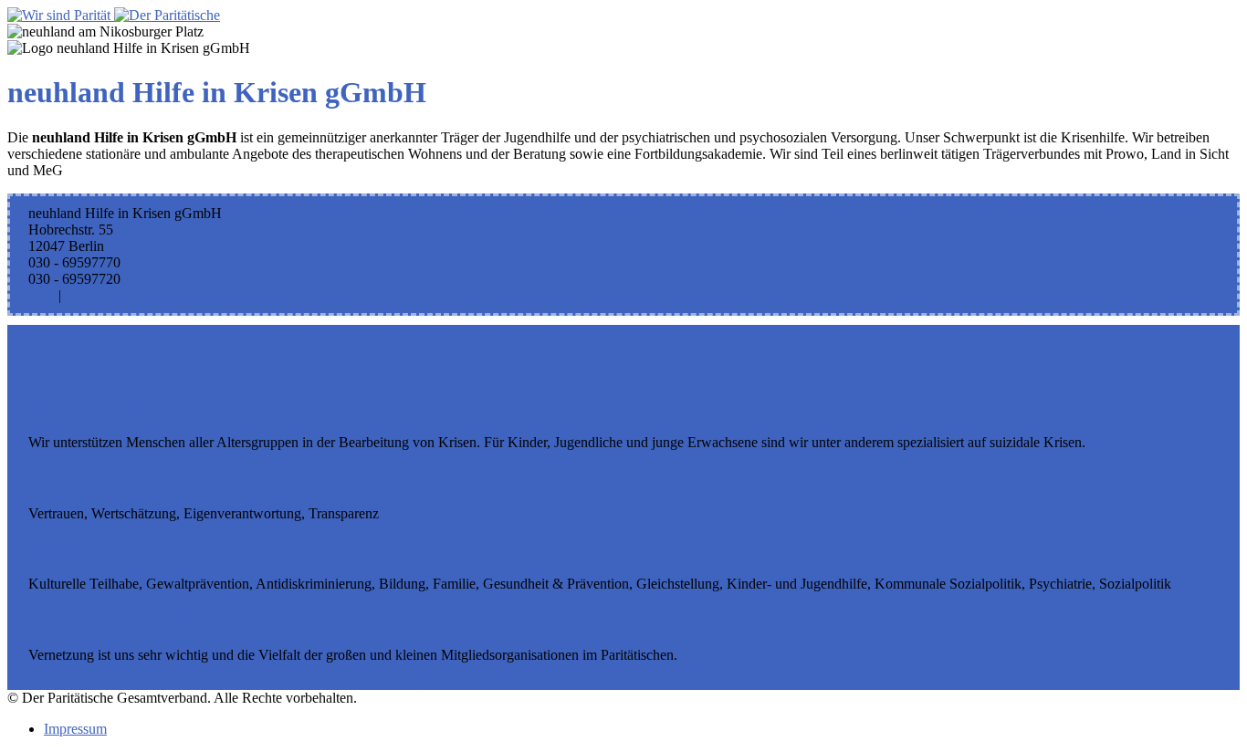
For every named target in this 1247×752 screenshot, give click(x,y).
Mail (41, 295)
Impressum (75, 728)
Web (78, 295)
